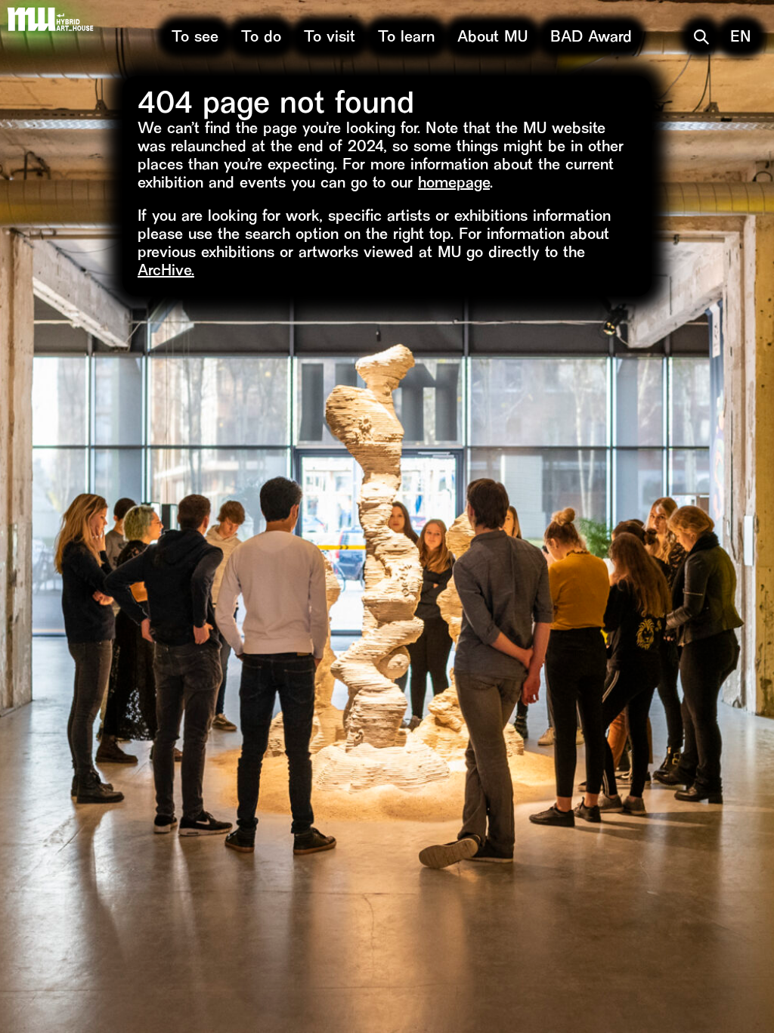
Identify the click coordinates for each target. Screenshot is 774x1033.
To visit (329, 38)
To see (195, 38)
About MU (492, 38)
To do (261, 38)
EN (740, 38)
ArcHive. (166, 272)
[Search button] (701, 37)
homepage (454, 184)
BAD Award (591, 38)
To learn (406, 38)
